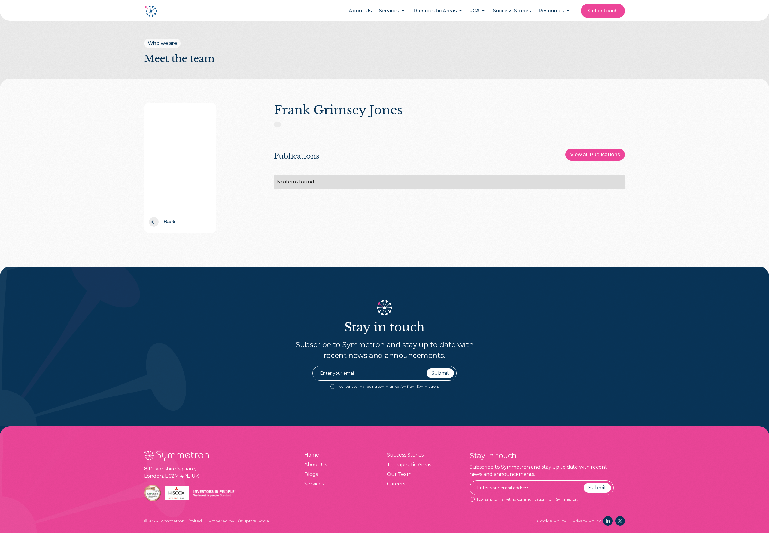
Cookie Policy (551, 521)
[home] (151, 11)
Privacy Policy (586, 521)
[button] (392, 11)
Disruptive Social (252, 521)
